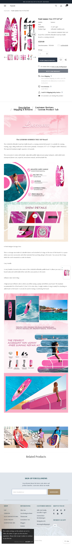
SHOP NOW (46, 2)
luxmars (53, 22)
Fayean (12, 6)
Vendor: (40, 22)
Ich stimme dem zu (45, 66)
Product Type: (42, 29)
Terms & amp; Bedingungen (59, 66)
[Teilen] (66, 60)
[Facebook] (55, 510)
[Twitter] (58, 510)
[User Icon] (61, 6)
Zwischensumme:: (43, 45)
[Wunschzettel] (61, 60)
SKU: (39, 24)
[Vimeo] (62, 513)
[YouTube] (58, 513)
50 (42, 96)
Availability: (41, 27)
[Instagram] (61, 510)
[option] (20, 34)
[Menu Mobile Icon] (5, 6)
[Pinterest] (65, 510)
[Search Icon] (56, 6)
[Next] (33, 34)
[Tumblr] (55, 513)
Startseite (7, 11)
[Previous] (6, 34)
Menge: (40, 50)
